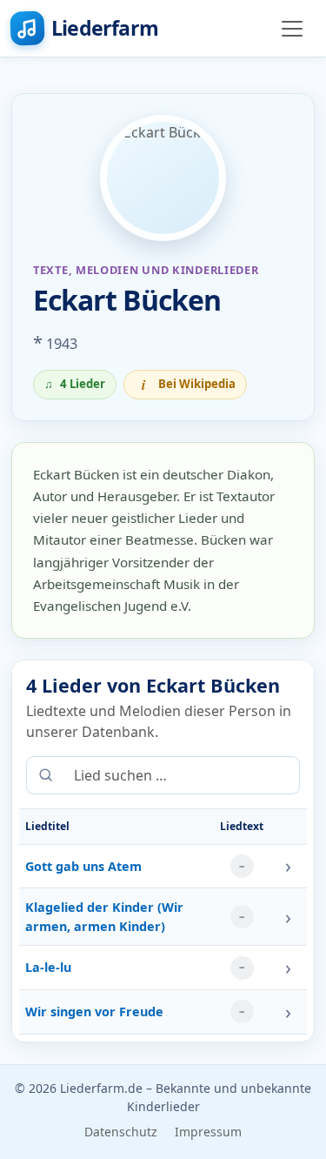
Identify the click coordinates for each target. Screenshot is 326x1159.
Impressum (208, 1131)
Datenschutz (120, 1131)
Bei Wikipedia (189, 384)
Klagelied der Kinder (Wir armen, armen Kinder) (104, 917)
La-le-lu (48, 967)
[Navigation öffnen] (292, 28)
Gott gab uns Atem (83, 866)
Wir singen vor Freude (94, 1011)
